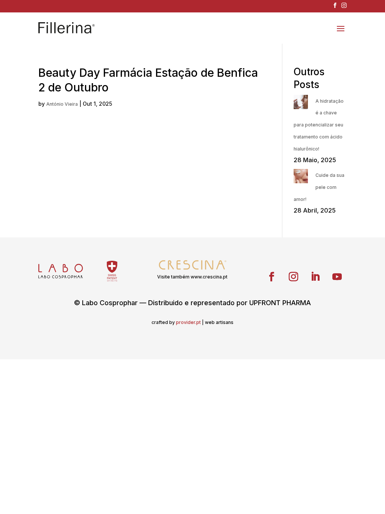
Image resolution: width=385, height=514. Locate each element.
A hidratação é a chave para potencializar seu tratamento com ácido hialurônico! (319, 125)
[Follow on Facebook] (271, 277)
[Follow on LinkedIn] (315, 277)
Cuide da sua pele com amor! (319, 187)
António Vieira (62, 104)
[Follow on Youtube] (337, 277)
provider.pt (188, 322)
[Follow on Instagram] (293, 277)
